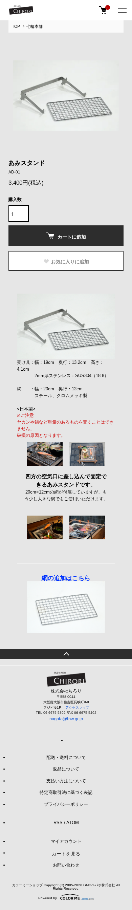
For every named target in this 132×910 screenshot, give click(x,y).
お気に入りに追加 (70, 261)
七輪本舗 (34, 26)
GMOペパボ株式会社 (99, 885)
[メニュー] (122, 10)
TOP (16, 26)
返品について (66, 769)
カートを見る (66, 853)
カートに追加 (72, 236)
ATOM (72, 822)
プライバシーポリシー (66, 804)
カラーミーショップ (27, 885)
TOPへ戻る (66, 654)
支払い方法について (66, 780)
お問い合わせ (66, 865)
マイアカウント (66, 841)
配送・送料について (66, 757)
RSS (58, 822)
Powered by (47, 898)
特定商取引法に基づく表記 (66, 792)
